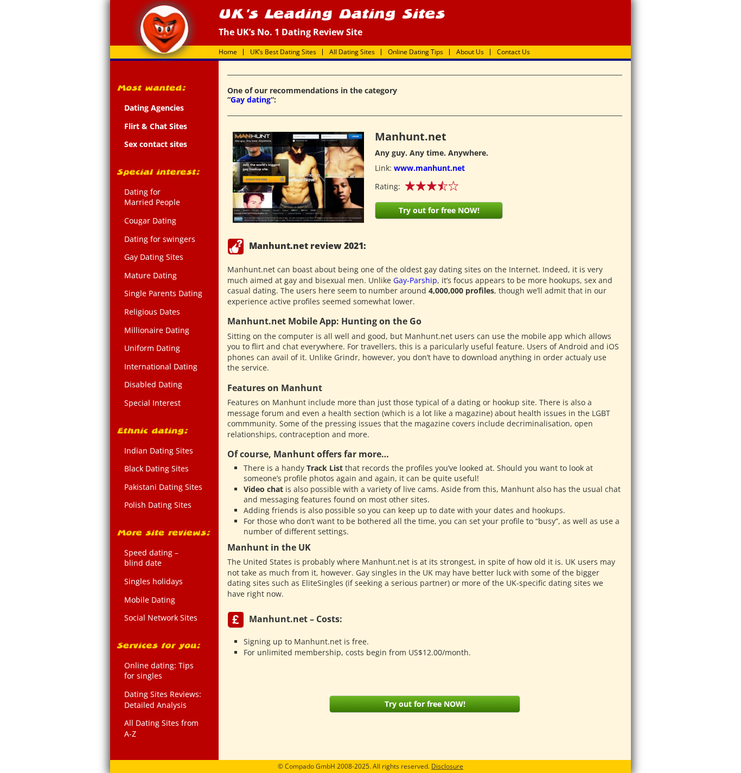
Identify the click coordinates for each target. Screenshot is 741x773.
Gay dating (251, 99)
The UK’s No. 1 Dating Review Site (164, 29)
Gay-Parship (415, 280)
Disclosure (447, 766)
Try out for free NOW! (439, 210)
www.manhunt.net (429, 168)
